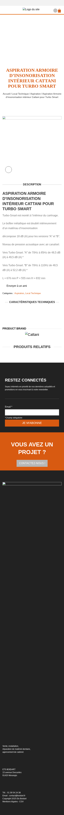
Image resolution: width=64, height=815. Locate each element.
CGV (21, 801)
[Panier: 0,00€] (59, 9)
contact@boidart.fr (17, 795)
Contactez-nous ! (32, 463)
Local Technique (20, 93)
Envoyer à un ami (17, 285)
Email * (8, 406)
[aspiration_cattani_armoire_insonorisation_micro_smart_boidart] (32, 145)
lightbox (8, 169)
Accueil (6, 93)
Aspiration (35, 93)
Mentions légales (10, 801)
